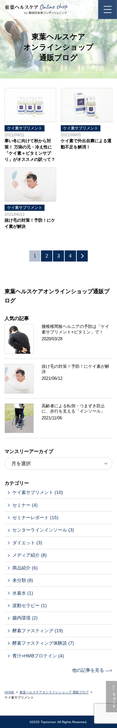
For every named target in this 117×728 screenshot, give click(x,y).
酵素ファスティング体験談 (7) (43, 643)
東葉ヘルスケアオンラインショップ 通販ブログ (54, 692)
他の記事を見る (88, 670)
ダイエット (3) (27, 542)
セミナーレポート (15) (35, 517)
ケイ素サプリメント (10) (37, 492)
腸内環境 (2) (25, 617)
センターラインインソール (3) (43, 530)
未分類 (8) (22, 580)
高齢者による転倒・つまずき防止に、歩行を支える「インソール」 (73, 408)
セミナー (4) (25, 505)
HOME (9, 692)
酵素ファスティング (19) (37, 630)
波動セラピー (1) (29, 605)
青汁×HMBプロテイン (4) (38, 655)
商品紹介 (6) (25, 567)
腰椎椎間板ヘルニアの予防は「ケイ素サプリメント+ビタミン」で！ (75, 329)
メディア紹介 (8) (29, 555)
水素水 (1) (22, 593)
